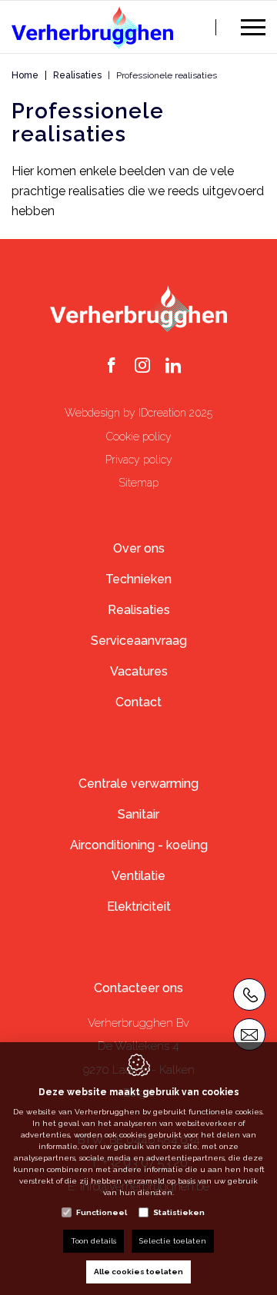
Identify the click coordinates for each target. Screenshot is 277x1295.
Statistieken (179, 1212)
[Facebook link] (111, 366)
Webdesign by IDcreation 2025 (138, 413)
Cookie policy (139, 436)
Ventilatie (138, 875)
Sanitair (138, 814)
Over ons (139, 548)
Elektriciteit (139, 906)
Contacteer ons (138, 988)
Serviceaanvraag (139, 640)
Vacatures (139, 671)
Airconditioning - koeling (139, 845)
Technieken (138, 579)
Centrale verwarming (138, 783)
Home (25, 75)
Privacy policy (138, 459)
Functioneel (101, 1212)
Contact (138, 702)
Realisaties (77, 75)
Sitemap (138, 482)
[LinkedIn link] (173, 366)
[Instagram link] (142, 366)
